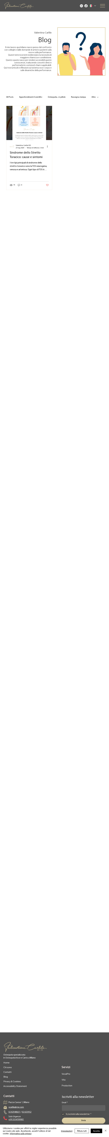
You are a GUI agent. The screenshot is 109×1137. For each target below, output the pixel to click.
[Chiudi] (105, 1131)
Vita (63, 1079)
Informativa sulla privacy (21, 1133)
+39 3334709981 (16, 1120)
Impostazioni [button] (66, 1130)
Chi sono (7, 1067)
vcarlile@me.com (16, 1107)
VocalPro (66, 1074)
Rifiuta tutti (82, 1130)
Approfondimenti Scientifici (30, 97)
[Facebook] (86, 5)
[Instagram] (81, 5)
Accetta (96, 1130)
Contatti (7, 1072)
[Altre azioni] (48, 146)
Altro (94, 97)
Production (67, 1085)
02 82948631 (14, 1112)
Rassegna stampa (78, 97)
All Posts (9, 97)
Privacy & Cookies (12, 1081)
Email (65, 1103)
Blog (5, 1076)
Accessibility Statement (15, 1086)
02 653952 (26, 1112)
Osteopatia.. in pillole (56, 97)
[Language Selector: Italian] (93, 6)
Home (6, 1062)
